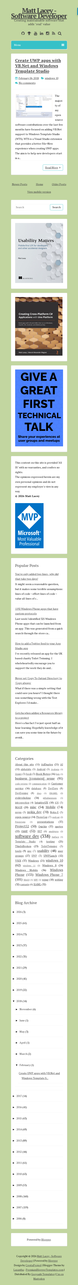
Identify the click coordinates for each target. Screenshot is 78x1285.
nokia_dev (34, 812)
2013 (19, 1140)
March (23, 1054)
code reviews (21, 783)
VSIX (18, 860)
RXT (39, 831)
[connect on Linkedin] (40, 33)
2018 (19, 1001)
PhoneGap (42, 817)
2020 (19, 978)
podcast (56, 817)
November (26, 1009)
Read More (51, 167)
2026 (19, 912)
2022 (19, 956)
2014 (19, 1129)
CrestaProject (33, 1265)
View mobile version (39, 192)
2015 (19, 1118)
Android (41, 769)
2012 (19, 1151)
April (23, 1042)
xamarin (24, 884)
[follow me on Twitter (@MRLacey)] (18, 33)
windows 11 (29, 865)
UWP (34, 855)
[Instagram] (46, 33)
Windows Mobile (26, 870)
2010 (19, 1174)
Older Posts (59, 184)
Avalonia (55, 769)
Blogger (46, 1239)
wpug (45, 879)
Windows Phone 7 (49, 875)
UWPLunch (50, 855)
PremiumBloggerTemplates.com (44, 1270)
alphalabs (26, 769)
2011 (19, 1162)
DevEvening (21, 793)
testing (50, 841)
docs (39, 793)
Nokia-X (54, 812)
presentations (45, 821)
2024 (19, 934)
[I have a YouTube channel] (34, 33)
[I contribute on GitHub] (22, 33)
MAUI (18, 807)
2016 (19, 1107)
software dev (27, 836)
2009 (19, 1185)
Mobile (50, 807)
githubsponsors (50, 798)
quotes (59, 826)
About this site (24, 764)
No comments (27, 83)
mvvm (18, 812)
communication (39, 783)
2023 (19, 945)
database (36, 788)
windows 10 (51, 78)
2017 (19, 1096)
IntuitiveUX (41, 802)
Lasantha (18, 1270)
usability (43, 851)
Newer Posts (19, 184)
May (22, 1031)
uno (29, 851)
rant (24, 831)
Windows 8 (49, 865)
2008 (19, 1196)
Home (39, 184)
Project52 (22, 826)
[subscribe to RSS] (52, 33)
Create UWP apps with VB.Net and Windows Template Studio (38, 66)
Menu (17, 45)
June (22, 1020)
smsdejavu (53, 831)
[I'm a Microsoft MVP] (28, 33)
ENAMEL (53, 793)
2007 (19, 1207)
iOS (57, 802)
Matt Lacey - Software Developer (39, 13)
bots (58, 774)
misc (33, 807)
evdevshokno (23, 798)
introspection (22, 802)
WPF (36, 879)
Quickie (42, 826)
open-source (22, 817)
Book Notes (43, 774)
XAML (37, 884)
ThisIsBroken (23, 846)
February (25, 1065)
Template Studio (25, 841)
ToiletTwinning (49, 846)
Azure (18, 774)
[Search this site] (59, 33)
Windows (33, 860)
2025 (19, 923)
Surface (55, 836)
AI (61, 764)
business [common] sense (35, 778)
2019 (19, 990)
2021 (19, 967)
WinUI (26, 879)
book (29, 774)
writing (59, 879)
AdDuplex (47, 764)
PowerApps (20, 821)
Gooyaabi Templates (43, 1274)
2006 (19, 1218)
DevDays (53, 788)
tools (18, 851)
